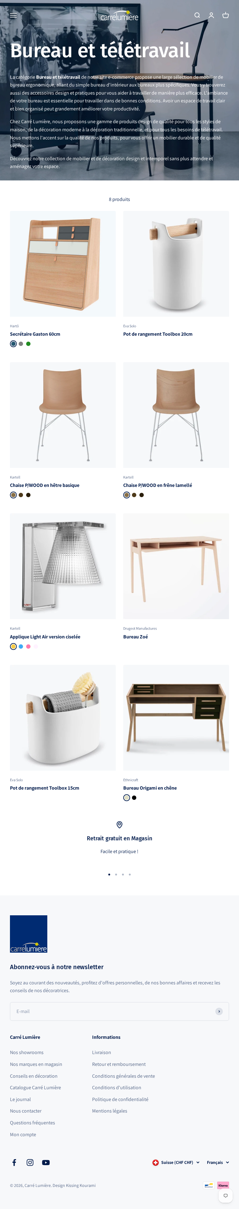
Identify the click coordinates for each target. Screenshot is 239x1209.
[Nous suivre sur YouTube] (46, 1162)
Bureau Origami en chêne (150, 788)
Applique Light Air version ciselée (45, 636)
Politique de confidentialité (120, 1099)
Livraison (101, 1052)
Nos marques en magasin (36, 1064)
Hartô (14, 326)
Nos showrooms (27, 1052)
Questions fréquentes (32, 1122)
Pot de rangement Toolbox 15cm (44, 788)
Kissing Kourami (81, 1185)
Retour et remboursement (119, 1064)
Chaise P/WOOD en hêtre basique (44, 485)
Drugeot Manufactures (140, 628)
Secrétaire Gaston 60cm (35, 334)
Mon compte (23, 1134)
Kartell (15, 477)
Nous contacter (25, 1111)
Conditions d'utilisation (116, 1087)
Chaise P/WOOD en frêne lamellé (157, 485)
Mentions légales (109, 1111)
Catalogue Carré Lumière (35, 1087)
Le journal (20, 1099)
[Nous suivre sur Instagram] (30, 1162)
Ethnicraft (130, 779)
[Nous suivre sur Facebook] (14, 1162)
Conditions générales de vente (123, 1076)
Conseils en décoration (34, 1076)
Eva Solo (129, 326)
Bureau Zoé (135, 636)
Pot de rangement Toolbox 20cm (158, 334)
